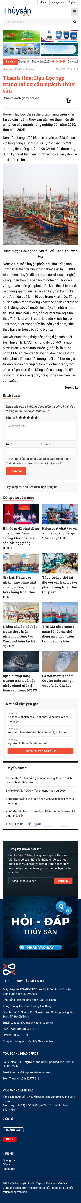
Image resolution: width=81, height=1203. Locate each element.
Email (45, 444)
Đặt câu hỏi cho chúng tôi (39, 750)
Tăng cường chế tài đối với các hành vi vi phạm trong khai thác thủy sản (60, 584)
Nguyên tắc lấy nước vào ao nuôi (28, 743)
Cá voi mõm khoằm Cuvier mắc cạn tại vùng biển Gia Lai (58, 681)
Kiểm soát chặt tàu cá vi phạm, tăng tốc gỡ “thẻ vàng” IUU (59, 533)
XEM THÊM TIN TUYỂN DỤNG (23, 824)
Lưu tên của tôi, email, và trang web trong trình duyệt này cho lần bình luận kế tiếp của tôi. (39, 461)
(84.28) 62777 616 (28, 1029)
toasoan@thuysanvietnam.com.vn (32, 1022)
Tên (9, 444)
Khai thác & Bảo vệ (24, 69)
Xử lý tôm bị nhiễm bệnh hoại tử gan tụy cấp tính (37, 732)
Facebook (9, 1169)
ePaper (43, 2)
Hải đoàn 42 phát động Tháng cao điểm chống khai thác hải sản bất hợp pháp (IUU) (21, 538)
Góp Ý (6, 1164)
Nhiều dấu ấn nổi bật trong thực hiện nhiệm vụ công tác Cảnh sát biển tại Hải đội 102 (20, 636)
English (72, 2)
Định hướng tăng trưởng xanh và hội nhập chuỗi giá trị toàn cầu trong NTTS (20, 683)
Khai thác (8, 69)
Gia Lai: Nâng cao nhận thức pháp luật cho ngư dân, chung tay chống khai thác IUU (19, 587)
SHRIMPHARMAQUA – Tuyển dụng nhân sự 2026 (36, 790)
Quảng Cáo (10, 1160)
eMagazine (58, 2)
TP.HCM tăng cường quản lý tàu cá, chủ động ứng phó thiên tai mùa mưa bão (58, 633)
